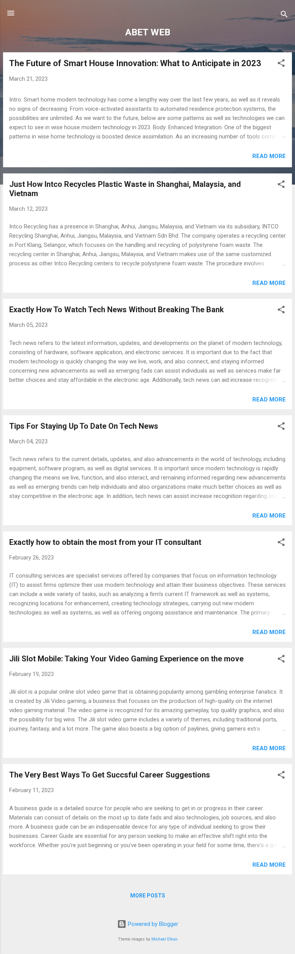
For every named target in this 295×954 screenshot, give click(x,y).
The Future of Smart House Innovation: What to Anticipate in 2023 (135, 63)
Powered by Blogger (152, 924)
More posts (147, 895)
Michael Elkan (164, 939)
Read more (269, 156)
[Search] (284, 15)
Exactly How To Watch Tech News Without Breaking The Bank (116, 309)
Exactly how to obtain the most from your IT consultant (105, 542)
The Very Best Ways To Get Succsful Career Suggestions (109, 774)
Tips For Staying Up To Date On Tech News (83, 426)
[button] (281, 64)
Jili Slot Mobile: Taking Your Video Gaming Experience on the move (126, 658)
